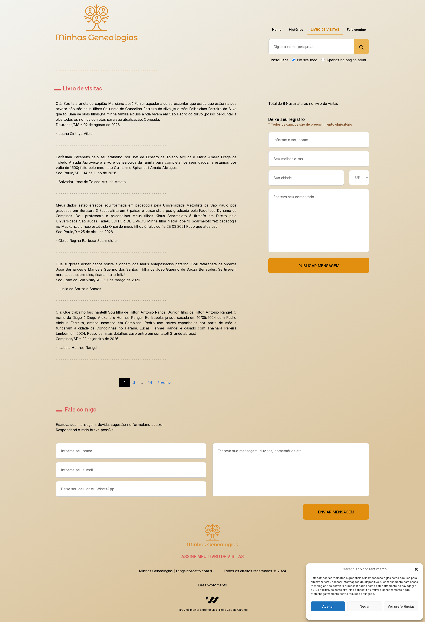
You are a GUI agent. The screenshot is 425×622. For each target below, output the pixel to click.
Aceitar (328, 606)
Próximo (164, 383)
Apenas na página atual (346, 60)
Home (269, 13)
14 (150, 383)
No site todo (307, 60)
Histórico (290, 13)
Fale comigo (355, 13)
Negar (365, 606)
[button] (416, 569)
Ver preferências (401, 606)
